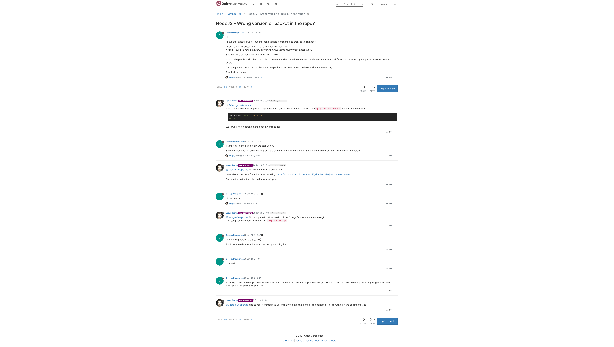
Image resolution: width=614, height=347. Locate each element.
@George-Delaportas (240, 105)
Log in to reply (387, 88)
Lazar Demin (232, 101)
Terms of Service (304, 340)
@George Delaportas (279, 101)
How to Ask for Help (325, 340)
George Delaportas (235, 32)
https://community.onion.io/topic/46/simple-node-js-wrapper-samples (313, 174)
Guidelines (288, 340)
